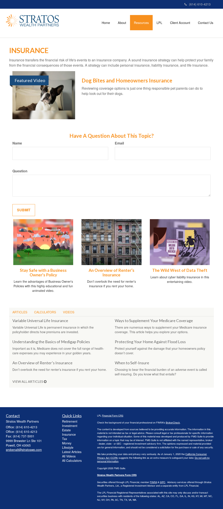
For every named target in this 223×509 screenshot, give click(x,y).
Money (66, 443)
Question (19, 171)
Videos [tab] (68, 312)
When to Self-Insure (132, 362)
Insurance (69, 434)
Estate (66, 430)
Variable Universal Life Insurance (40, 320)
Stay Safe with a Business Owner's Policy (43, 272)
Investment (69, 425)
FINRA (153, 482)
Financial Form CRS (112, 415)
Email (119, 143)
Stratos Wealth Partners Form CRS (117, 475)
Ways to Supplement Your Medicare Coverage (154, 320)
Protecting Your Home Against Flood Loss (150, 341)
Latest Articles (71, 452)
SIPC (162, 482)
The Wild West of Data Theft (179, 270)
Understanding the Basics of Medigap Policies (51, 341)
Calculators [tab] (45, 312)
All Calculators (72, 460)
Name (17, 143)
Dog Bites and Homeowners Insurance (127, 80)
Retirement (69, 421)
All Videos (69, 456)
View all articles (28, 381)
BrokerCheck (173, 422)
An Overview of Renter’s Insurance (111, 272)
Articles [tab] (19, 312)
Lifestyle (67, 447)
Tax (64, 439)
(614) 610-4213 (200, 4)
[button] (122, 22)
